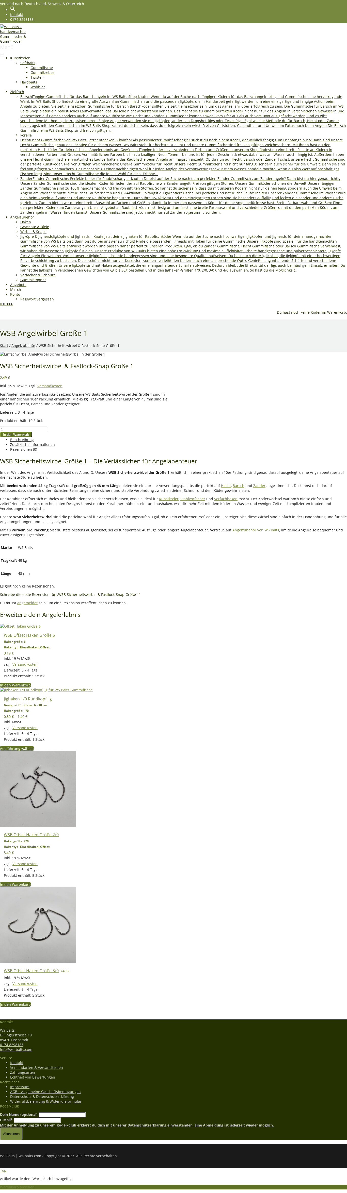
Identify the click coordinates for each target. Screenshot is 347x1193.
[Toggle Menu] (2, 54)
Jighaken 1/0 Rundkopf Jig (28, 699)
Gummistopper (33, 279)
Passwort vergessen (37, 299)
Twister (36, 77)
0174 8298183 (22, 19)
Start (4, 345)
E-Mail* (6, 1119)
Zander (259, 485)
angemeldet (27, 602)
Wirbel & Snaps (33, 231)
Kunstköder (20, 58)
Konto (15, 294)
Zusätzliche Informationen (32, 444)
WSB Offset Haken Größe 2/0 (31, 834)
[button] (12, 9)
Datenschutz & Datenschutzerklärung (42, 1096)
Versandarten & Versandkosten (36, 1067)
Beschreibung (22, 439)
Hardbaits (28, 82)
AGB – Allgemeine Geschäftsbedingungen (45, 1091)
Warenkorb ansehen (17, 1187)
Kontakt (16, 14)
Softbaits (27, 62)
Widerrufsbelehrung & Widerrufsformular (46, 1101)
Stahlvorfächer (192, 498)
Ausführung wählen (17, 748)
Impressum (19, 1086)
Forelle (26, 135)
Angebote (18, 284)
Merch (15, 289)
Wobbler (37, 87)
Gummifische (41, 67)
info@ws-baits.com (16, 1049)
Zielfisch (17, 91)
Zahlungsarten (22, 1072)
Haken (25, 222)
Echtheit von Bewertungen (32, 1077)
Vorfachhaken (226, 498)
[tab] (178, 439)
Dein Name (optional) (19, 1114)
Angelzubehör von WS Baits (255, 530)
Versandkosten (49, 385)
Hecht (226, 485)
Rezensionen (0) (23, 449)
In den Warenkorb (16, 434)
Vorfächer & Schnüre (38, 275)
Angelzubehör (22, 217)
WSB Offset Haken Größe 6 (29, 635)
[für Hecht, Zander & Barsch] (19, 41)
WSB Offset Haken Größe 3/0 (31, 970)
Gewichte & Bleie (34, 226)
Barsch (238, 485)
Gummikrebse (42, 72)
